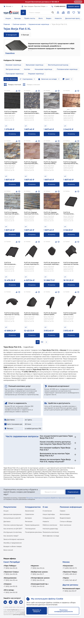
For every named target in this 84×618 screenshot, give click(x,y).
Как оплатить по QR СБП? (13, 528)
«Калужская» (68, 566)
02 (42, 342)
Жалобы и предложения (13, 543)
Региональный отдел (71, 589)
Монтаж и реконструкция (13, 525)
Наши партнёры (49, 514)
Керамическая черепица (39, 24)
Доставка (7, 521)
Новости (58, 18)
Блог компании (65, 525)
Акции (8, 18)
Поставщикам (30, 528)
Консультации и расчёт (12, 518)
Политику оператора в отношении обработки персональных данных (50, 498)
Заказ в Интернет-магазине (14, 539)
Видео (48, 18)
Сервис (62, 511)
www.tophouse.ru (13, 610)
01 (38, 342)
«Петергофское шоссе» (40, 578)
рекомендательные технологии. (24, 614)
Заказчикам (29, 511)
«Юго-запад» (9, 590)
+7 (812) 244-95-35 (10, 586)
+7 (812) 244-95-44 (10, 580)
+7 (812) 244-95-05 (10, 574)
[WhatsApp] (16, 602)
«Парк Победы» (10, 566)
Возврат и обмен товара (13, 546)
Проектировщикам (32, 525)
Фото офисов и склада (51, 536)
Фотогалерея (65, 514)
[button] (10, 109)
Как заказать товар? (11, 536)
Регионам (28, 521)
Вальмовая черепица (34, 65)
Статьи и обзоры (66, 521)
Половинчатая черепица (67, 69)
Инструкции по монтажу (13, 532)
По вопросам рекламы (33, 532)
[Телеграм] (10, 602)
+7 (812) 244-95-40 (37, 580)
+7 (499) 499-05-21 (70, 574)
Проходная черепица (14, 74)
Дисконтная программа (12, 514)
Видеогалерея (65, 518)
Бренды (17, 18)
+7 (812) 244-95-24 (37, 568)
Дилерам (28, 518)
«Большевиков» (10, 578)
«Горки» (66, 578)
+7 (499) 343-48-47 (70, 580)
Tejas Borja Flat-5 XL (59, 24)
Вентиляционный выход (58, 65)
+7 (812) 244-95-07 (69, 591)
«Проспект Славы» (11, 572)
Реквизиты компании (51, 532)
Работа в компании (50, 525)
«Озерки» (8, 584)
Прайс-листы (29, 18)
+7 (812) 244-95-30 (10, 592)
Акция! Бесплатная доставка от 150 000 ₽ (42, 2)
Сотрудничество (49, 518)
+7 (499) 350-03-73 (70, 568)
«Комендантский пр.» (40, 584)
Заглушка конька (12, 69)
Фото (40, 18)
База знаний (8, 550)
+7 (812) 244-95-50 (37, 586)
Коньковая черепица (43, 69)
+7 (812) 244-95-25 (10, 568)
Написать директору (50, 528)
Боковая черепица (13, 65)
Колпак (27, 69)
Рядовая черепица (36, 74)
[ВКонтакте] (5, 602)
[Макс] (21, 602)
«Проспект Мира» (70, 572)
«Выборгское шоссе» (39, 572)
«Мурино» (35, 566)
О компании (47, 511)
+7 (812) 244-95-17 (37, 574)
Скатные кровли (19, 24)
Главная (7, 24)
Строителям (29, 514)
